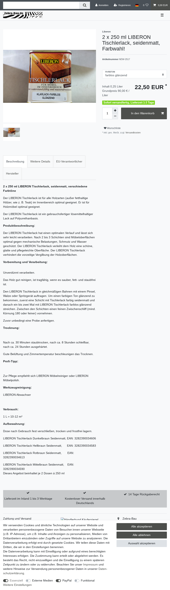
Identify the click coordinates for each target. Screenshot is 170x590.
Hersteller (12, 173)
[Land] (137, 5)
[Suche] (84, 5)
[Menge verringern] (115, 116)
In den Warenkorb (142, 113)
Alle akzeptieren (141, 526)
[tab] (15, 161)
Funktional (88, 580)
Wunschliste (113, 128)
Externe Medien (42, 580)
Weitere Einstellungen (17, 584)
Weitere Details (40, 161)
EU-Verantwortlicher (69, 161)
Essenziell (16, 580)
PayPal (67, 580)
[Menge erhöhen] (115, 110)
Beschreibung (15, 161)
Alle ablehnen (142, 535)
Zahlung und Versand (17, 518)
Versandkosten (133, 132)
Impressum (90, 564)
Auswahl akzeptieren (141, 543)
